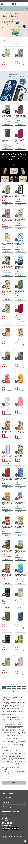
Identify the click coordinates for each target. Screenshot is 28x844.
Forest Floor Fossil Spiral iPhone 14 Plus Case (7, 623)
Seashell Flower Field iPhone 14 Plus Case (6, 575)
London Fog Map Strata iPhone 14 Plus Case (7, 362)
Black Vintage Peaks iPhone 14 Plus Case (19, 362)
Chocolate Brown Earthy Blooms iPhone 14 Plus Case (7, 599)
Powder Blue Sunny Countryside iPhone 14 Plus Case (20, 551)
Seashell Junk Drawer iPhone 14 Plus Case (19, 456)
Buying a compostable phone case (14, 726)
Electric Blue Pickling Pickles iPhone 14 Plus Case (19, 291)
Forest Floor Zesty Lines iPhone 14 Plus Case (20, 645)
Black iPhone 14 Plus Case (6, 141)
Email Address (6, 776)
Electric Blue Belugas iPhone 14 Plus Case (19, 244)
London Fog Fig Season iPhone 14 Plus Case (7, 551)
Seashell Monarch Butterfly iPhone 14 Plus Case (20, 339)
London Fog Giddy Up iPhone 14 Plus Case (6, 315)
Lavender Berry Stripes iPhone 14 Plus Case (20, 140)
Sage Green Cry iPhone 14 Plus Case (20, 220)
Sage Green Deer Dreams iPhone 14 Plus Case (7, 60)
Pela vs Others (7, 797)
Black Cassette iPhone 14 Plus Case (20, 196)
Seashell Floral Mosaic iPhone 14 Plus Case (20, 59)
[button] (25, 841)
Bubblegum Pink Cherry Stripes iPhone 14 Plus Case (20, 315)
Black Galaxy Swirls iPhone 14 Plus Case (19, 623)
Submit (14, 783)
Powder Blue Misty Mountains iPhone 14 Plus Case (19, 267)
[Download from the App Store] (15, 828)
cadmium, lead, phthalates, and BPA (13, 738)
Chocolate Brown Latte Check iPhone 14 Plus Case (7, 339)
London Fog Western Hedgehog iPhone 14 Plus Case (20, 432)
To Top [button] (14, 692)
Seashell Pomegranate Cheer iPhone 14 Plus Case (7, 527)
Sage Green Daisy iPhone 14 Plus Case (7, 244)
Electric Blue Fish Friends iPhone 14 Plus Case (20, 479)
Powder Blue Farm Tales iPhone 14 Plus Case (7, 668)
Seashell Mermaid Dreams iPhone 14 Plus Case (20, 668)
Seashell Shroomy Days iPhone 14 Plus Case (7, 432)
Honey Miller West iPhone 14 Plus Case (19, 385)
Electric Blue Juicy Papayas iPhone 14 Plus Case (7, 503)
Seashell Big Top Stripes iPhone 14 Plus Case (7, 385)
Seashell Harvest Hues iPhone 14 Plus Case (7, 291)
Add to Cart (7, 68)
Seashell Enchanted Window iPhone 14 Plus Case (7, 220)
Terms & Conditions (6, 811)
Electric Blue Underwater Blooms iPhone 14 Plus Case (20, 575)
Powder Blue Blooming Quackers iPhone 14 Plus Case (7, 408)
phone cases (20, 741)
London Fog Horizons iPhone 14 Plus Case (6, 116)
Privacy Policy (15, 811)
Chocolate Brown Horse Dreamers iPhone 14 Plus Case (20, 116)
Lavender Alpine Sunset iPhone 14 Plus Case (20, 503)
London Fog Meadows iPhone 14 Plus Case (7, 267)
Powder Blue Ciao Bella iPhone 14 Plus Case (20, 599)
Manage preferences (7, 814)
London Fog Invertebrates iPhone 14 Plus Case (7, 196)
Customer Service (8, 793)
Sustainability (7, 807)
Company (6, 802)
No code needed (23, 8)
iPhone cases (17, 707)
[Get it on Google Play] (6, 828)
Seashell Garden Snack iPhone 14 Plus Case (20, 527)
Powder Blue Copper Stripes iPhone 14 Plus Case (7, 479)
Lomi (4, 0)
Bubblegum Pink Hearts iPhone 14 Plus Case (20, 408)
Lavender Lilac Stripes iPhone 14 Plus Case (7, 456)
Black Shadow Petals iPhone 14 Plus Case (6, 645)
